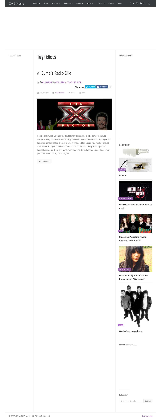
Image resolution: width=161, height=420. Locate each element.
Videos (111, 3)
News (46, 3)
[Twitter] (133, 3)
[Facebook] (130, 3)
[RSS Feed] (145, 3)
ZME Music (16, 3)
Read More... (44, 162)
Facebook (103, 87)
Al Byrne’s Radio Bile (54, 73)
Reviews (67, 3)
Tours (119, 3)
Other (78, 3)
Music (35, 3)
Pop (79, 82)
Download (101, 3)
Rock (89, 3)
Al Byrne (47, 82)
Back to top (147, 416)
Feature (55, 3)
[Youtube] (141, 3)
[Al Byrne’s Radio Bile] (74, 114)
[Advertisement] (80, 28)
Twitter (92, 87)
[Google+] (137, 3)
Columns (60, 82)
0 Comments (60, 93)
